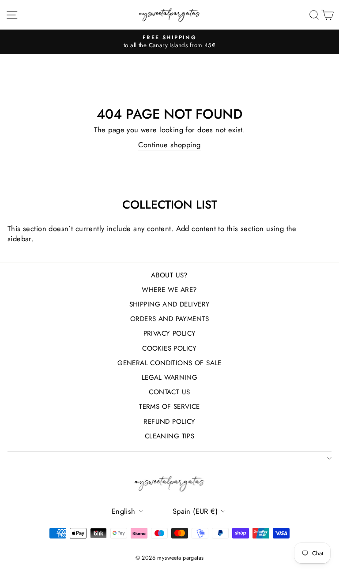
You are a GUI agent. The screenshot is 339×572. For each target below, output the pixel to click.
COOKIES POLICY (169, 348)
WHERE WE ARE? (169, 290)
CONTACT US (169, 392)
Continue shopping (169, 145)
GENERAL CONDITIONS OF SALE (169, 363)
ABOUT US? (169, 275)
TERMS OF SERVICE (169, 406)
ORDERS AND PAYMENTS (169, 319)
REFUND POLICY (169, 421)
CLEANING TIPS (169, 436)
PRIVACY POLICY (169, 333)
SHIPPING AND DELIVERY (169, 304)
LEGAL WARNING (169, 377)
